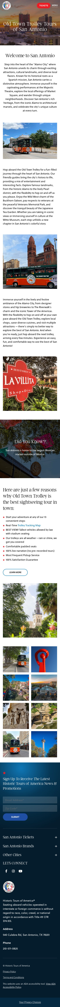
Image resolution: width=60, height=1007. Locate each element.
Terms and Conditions (13, 977)
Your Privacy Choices (30, 1002)
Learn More (18, 572)
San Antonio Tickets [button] (18, 837)
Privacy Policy (9, 971)
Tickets (43, 5)
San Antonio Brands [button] (18, 846)
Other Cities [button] (12, 855)
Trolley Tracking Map (29, 525)
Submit (15, 817)
